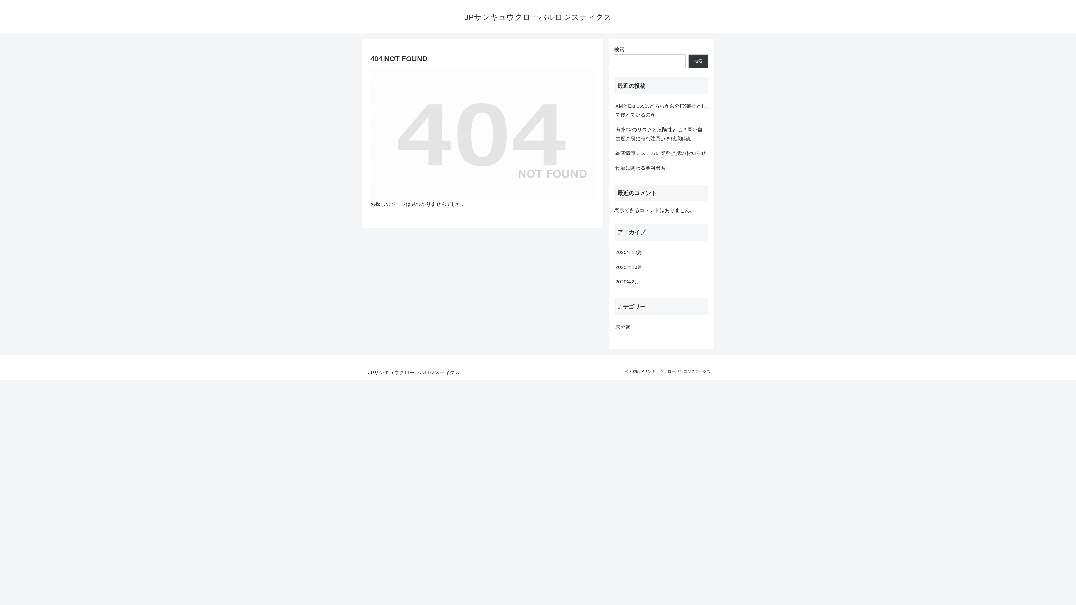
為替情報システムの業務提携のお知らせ (660, 153)
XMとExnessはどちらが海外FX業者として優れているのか (660, 110)
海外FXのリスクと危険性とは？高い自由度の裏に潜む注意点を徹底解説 (658, 134)
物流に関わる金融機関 (640, 168)
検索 (619, 49)
